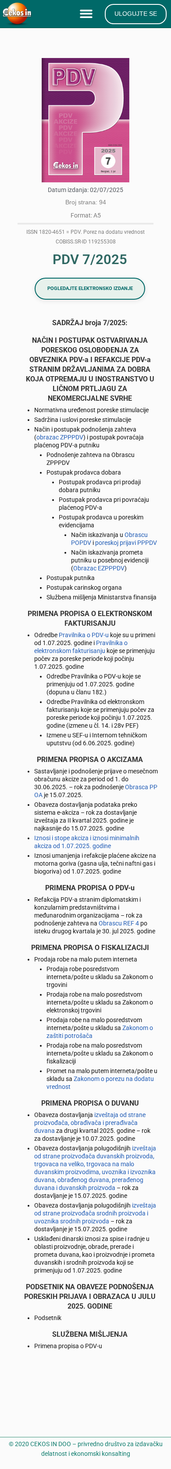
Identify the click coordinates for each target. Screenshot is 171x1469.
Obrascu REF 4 (119, 923)
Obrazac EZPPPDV (99, 568)
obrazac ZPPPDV (59, 437)
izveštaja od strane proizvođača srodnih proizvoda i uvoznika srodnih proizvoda (95, 1213)
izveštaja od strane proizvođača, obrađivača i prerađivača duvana (90, 1122)
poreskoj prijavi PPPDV (126, 542)
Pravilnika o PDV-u (84, 634)
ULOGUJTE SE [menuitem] (135, 13)
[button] (88, 14)
